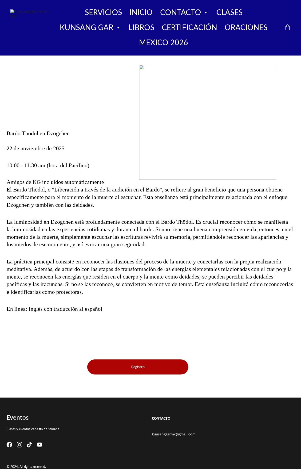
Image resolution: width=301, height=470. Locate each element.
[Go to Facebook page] (9, 444)
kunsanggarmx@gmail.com (173, 434)
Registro (138, 367)
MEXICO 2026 (163, 43)
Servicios (103, 12)
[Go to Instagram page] (19, 444)
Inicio (141, 12)
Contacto (180, 12)
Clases (229, 12)
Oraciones (246, 28)
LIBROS (141, 28)
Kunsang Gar (86, 28)
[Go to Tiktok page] (29, 444)
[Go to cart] (288, 27)
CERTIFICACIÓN (189, 28)
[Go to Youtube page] (39, 444)
